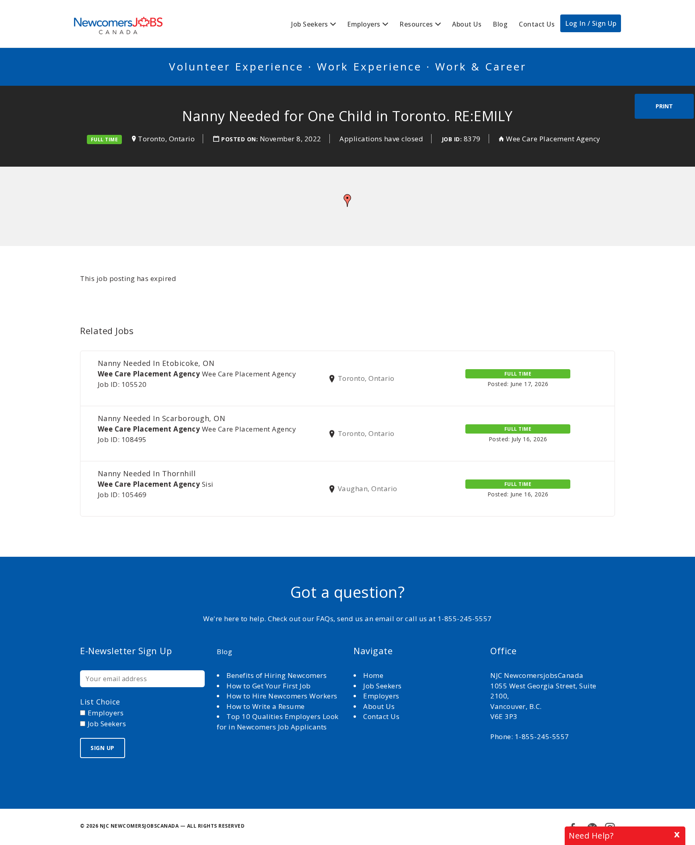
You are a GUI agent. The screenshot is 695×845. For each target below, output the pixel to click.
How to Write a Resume (265, 706)
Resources (416, 24)
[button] (347, 200)
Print (664, 106)
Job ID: (452, 139)
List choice (100, 702)
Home (374, 675)
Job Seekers (309, 24)
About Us (466, 24)
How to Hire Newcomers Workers (281, 695)
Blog (500, 24)
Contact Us (537, 24)
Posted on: (240, 139)
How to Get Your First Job (268, 685)
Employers (363, 24)
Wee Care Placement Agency (553, 138)
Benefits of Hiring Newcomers (276, 675)
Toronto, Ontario (166, 138)
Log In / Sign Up (590, 23)
